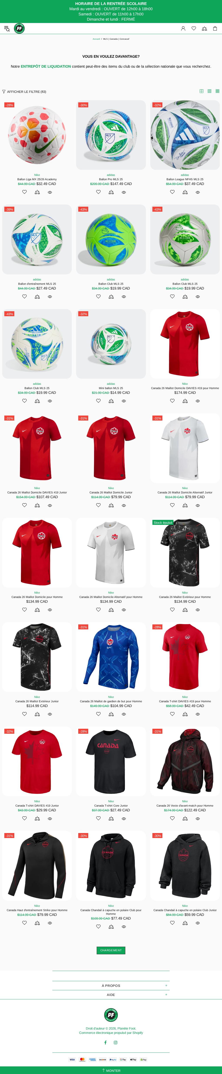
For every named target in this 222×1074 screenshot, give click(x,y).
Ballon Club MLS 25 (110, 283)
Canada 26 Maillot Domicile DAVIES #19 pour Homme (185, 388)
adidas (111, 175)
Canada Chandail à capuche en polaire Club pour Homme (110, 912)
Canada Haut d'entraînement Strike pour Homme (37, 910)
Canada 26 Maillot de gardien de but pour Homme (111, 701)
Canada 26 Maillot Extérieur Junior (37, 701)
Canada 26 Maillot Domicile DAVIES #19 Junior (37, 492)
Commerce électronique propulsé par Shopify (111, 1033)
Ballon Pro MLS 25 (111, 179)
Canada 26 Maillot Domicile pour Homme (37, 597)
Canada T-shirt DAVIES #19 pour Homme (185, 701)
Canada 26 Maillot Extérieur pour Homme (185, 597)
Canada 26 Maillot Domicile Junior (111, 492)
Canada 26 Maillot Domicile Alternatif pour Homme (110, 597)
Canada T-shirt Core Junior (111, 805)
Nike (37, 175)
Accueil (96, 39)
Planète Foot (19, 28)
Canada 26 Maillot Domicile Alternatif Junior (185, 492)
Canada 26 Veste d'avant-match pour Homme (185, 805)
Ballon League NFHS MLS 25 (184, 179)
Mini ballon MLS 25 (111, 388)
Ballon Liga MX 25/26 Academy (37, 179)
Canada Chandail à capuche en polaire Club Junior (185, 910)
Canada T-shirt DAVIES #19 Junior (37, 805)
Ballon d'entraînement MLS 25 (37, 283)
